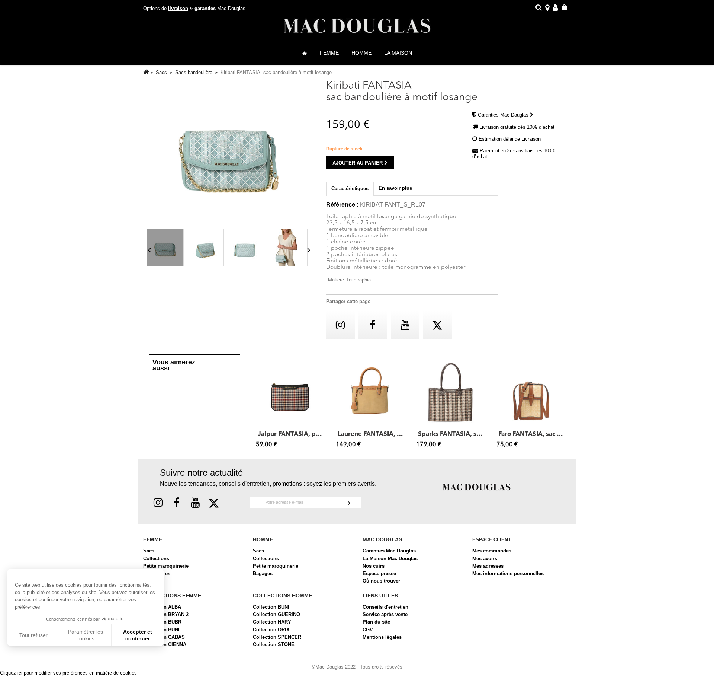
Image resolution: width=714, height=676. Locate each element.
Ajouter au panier (358, 163)
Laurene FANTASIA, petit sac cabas (370, 434)
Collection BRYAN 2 (166, 614)
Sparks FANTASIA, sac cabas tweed (450, 434)
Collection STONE (274, 644)
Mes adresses (488, 566)
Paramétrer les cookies (85, 635)
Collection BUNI (271, 607)
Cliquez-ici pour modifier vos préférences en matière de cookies (68, 673)
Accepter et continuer (137, 635)
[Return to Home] (146, 72)
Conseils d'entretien (385, 607)
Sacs (148, 551)
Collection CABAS (164, 637)
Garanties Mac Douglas (504, 115)
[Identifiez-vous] (555, 9)
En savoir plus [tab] (395, 188)
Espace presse (379, 573)
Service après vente (385, 614)
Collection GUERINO (276, 614)
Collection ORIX (271, 629)
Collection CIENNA (164, 644)
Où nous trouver (381, 581)
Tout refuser (33, 635)
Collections (156, 558)
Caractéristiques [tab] (350, 188)
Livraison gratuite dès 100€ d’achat (516, 127)
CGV (368, 629)
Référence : (342, 205)
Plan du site (376, 622)
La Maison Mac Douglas (390, 558)
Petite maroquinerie (166, 566)
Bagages (263, 573)
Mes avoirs (484, 558)
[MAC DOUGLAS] (476, 486)
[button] (259, 404)
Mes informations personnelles (508, 573)
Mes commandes (491, 551)
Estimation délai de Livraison (510, 139)
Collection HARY (272, 622)
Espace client (491, 539)
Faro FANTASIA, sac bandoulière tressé (531, 434)
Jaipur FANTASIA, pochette (290, 434)
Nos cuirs (374, 566)
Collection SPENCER (277, 637)
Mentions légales (382, 637)
